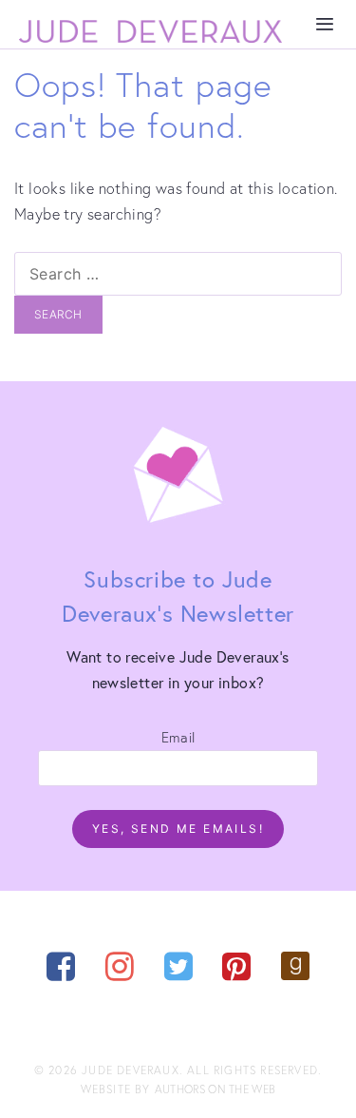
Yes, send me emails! (178, 828)
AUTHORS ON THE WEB (215, 1089)
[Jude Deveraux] (151, 32)
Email (178, 736)
